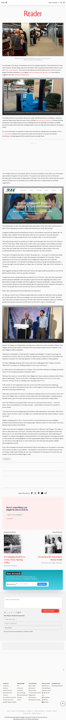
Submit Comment (48, 611)
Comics (5, 695)
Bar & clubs (32, 686)
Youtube (46, 702)
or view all (9, 518)
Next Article (57, 532)
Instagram (46, 697)
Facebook (46, 693)
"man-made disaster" (12, 70)
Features (6, 683)
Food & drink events (35, 693)
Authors (5, 688)
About (13, 711)
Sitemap (48, 711)
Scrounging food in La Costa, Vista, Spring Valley (14, 559)
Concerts (20, 688)
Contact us (29, 711)
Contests (20, 690)
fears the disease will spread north (40, 72)
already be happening (22, 75)
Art (18, 686)
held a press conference (44, 120)
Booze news (32, 690)
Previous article (10, 532)
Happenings (20, 683)
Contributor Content (9, 697)
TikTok (45, 699)
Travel (19, 699)
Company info (56, 683)
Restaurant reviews (35, 699)
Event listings (21, 693)
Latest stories (7, 690)
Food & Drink (32, 683)
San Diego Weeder (57, 686)
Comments (6, 459)
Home (8, 711)
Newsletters (45, 686)
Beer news (32, 688)
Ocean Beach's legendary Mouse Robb (50, 558)
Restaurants (32, 697)
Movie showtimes (22, 695)
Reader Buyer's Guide (9, 702)
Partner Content (8, 699)
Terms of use (27, 713)
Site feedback (46, 688)
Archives (6, 686)
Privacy (54, 711)
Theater (19, 697)
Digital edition (36, 713)
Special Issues (7, 693)
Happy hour (32, 695)
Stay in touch (46, 683)
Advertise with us (39, 711)
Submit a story (46, 690)
